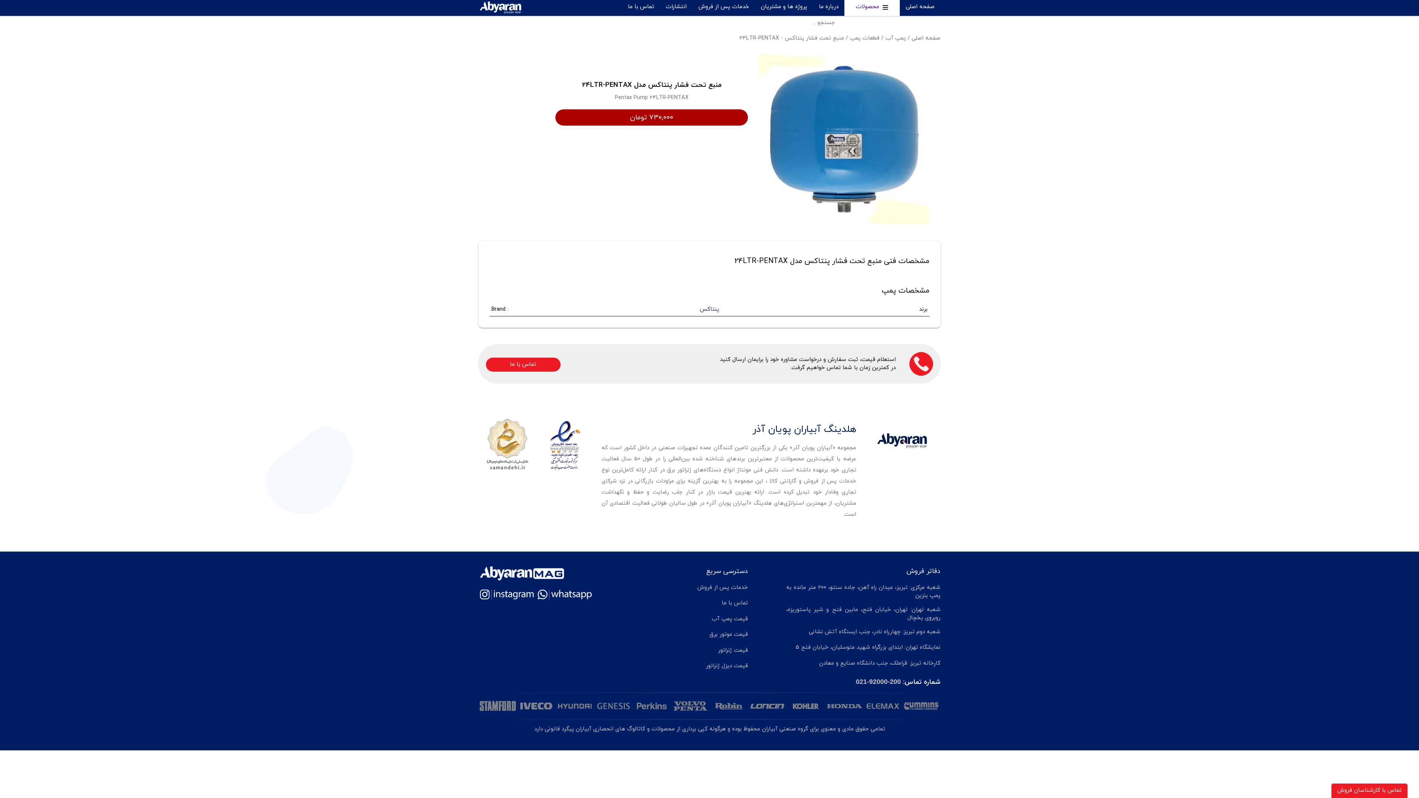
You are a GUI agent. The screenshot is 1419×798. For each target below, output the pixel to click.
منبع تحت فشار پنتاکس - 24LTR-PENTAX (791, 38)
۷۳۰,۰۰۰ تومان (651, 117)
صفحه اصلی (920, 7)
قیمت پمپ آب (730, 619)
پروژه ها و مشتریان (784, 7)
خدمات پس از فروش (723, 7)
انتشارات (676, 7)
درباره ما (828, 7)
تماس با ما (641, 7)
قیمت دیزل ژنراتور (727, 666)
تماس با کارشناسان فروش (1369, 790)
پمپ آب (895, 38)
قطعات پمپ (864, 38)
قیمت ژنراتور (733, 650)
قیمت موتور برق (729, 634)
